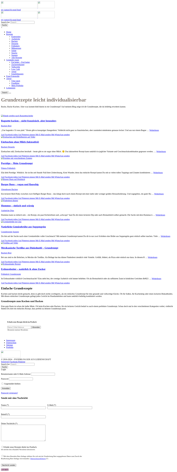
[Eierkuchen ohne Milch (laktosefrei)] (88, 137)
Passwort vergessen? (9, 393)
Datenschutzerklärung (38, 459)
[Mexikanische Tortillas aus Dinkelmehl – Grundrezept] (88, 243)
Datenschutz (11, 343)
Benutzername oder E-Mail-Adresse (15, 374)
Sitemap (9, 345)
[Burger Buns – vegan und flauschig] (88, 179)
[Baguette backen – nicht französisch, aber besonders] (88, 116)
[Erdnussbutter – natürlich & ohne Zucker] (88, 264)
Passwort (4, 379)
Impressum (10, 340)
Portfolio (9, 347)
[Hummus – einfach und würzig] (88, 200)
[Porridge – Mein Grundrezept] (88, 158)
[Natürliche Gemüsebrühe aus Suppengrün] (88, 222)
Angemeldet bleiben (12, 384)
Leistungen (10, 88)
